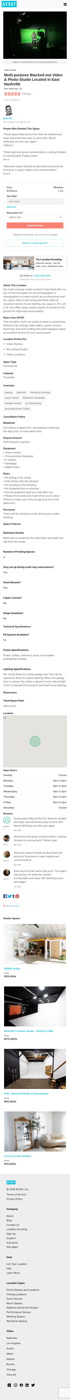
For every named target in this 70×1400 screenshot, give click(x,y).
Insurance (12, 1242)
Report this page (12, 906)
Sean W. (7, 118)
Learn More (13, 1272)
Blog (9, 1220)
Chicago (11, 1369)
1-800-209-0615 (41, 276)
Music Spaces (14, 1303)
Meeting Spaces (16, 1316)
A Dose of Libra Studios (17, 1156)
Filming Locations (17, 1294)
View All (11, 1374)
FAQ (9, 1268)
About (10, 1215)
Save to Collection (12, 100)
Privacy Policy (15, 1199)
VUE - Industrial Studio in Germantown (26, 1093)
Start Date (12, 196)
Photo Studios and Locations (23, 1289)
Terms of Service (16, 1194)
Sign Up (11, 1233)
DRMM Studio (12, 968)
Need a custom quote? (35, 243)
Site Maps (12, 1247)
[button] (8, 944)
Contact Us (13, 1224)
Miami (10, 1353)
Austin (10, 1348)
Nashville (12, 1338)
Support (11, 1238)
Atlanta (10, 1359)
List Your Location (17, 1263)
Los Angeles (14, 1343)
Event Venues (14, 1298)
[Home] (9, 4)
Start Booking (35, 225)
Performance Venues (19, 1312)
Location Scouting (17, 1229)
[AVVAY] (11, 1183)
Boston (11, 1364)
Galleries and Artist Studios (22, 1307)
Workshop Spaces (17, 1321)
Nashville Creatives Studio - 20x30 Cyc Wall (28, 1031)
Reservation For (15, 212)
